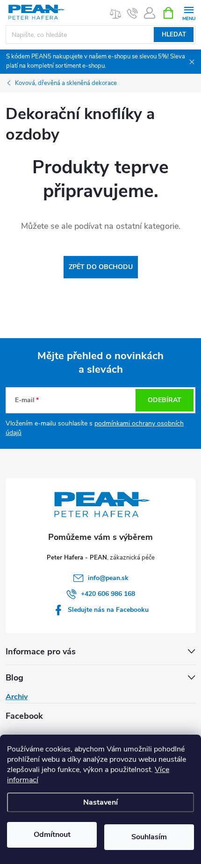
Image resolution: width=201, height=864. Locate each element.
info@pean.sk (108, 578)
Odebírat (164, 400)
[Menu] (188, 12)
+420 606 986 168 (108, 593)
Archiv (17, 697)
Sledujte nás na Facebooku (108, 609)
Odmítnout (52, 834)
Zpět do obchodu (101, 266)
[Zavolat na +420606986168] (132, 13)
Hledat (174, 34)
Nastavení (100, 802)
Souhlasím (149, 837)
